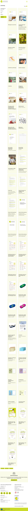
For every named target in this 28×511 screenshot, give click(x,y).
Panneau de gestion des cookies (19, 490)
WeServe (4, 510)
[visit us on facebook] (4, 493)
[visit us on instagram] (2, 493)
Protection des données (18, 486)
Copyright (16, 487)
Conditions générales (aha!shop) (19, 489)
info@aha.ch (3, 488)
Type (1, 12)
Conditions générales (2, 17)
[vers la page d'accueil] (6, 1)
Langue (2, 14)
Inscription (13, 480)
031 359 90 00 (3, 487)
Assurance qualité (17, 488)
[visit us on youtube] (10, 493)
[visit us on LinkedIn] (7, 493)
